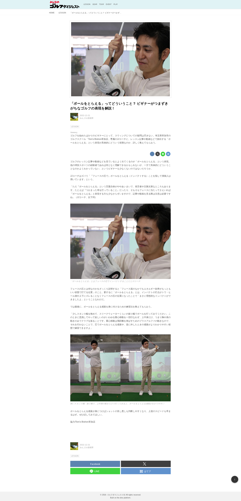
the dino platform (123, 498)
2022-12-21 (85, 115)
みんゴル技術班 (86, 118)
